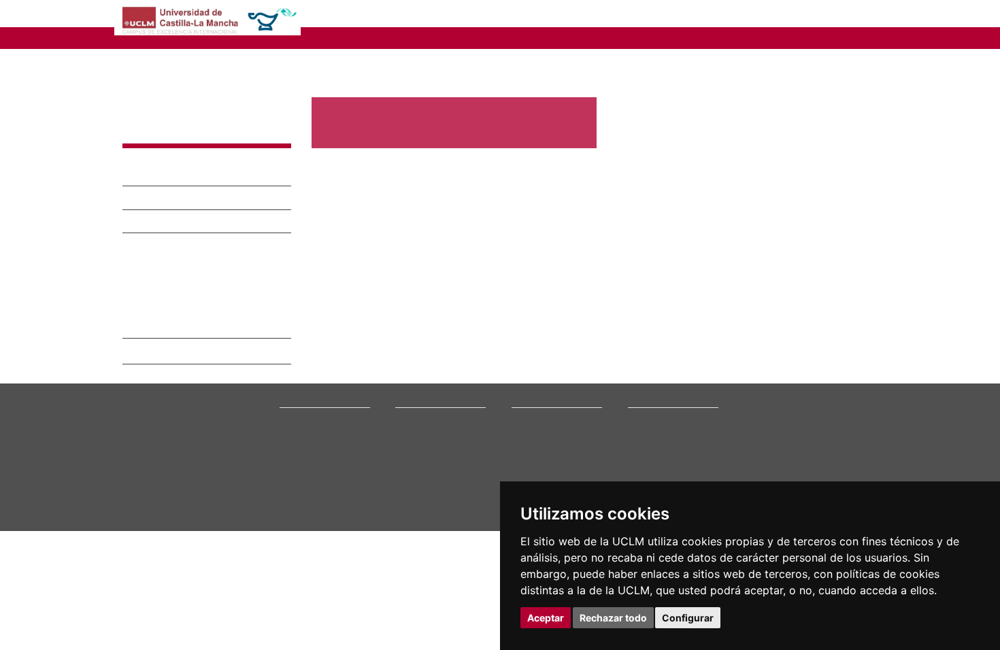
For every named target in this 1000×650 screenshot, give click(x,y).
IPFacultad (146, 239)
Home (323, 55)
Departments (537, 377)
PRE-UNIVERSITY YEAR (375, 15)
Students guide (657, 480)
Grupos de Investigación (192, 221)
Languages (532, 412)
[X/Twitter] (784, 441)
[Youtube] (843, 441)
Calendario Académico (186, 281)
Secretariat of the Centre (673, 37)
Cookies (183, 522)
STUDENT (486, 15)
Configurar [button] (688, 617)
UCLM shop (649, 471)
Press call (298, 403)
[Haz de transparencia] (774, 371)
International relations (323, 369)
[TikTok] (767, 441)
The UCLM (304, 352)
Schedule (413, 412)
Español (813, 15)
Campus (295, 377)
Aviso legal (141, 522)
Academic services (431, 420)
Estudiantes (157, 198)
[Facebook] (799, 441)
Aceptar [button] (545, 617)
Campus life (418, 395)
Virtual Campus (657, 377)
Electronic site (655, 395)
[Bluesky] (813, 441)
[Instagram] (747, 441)
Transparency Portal (319, 412)
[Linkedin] (825, 441)
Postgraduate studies (552, 403)
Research (530, 386)
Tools (866, 15)
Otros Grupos (155, 257)
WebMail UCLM (656, 463)
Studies (412, 352)
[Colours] (835, 371)
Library (641, 369)
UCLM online (419, 386)
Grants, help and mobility (444, 403)
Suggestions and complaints (659, 407)
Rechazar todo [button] (613, 617)
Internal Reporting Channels (663, 424)
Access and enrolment (438, 377)
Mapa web (253, 533)
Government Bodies (319, 386)
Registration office (663, 446)
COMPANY (560, 15)
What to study (421, 369)
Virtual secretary (660, 386)
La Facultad (156, 151)
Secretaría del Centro (182, 306)
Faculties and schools (552, 369)
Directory (646, 454)
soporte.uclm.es (171, 417)
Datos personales (238, 522)
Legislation (300, 420)
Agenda (294, 395)
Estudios (147, 174)
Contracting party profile (675, 437)
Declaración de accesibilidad (174, 533)
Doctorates (533, 395)
